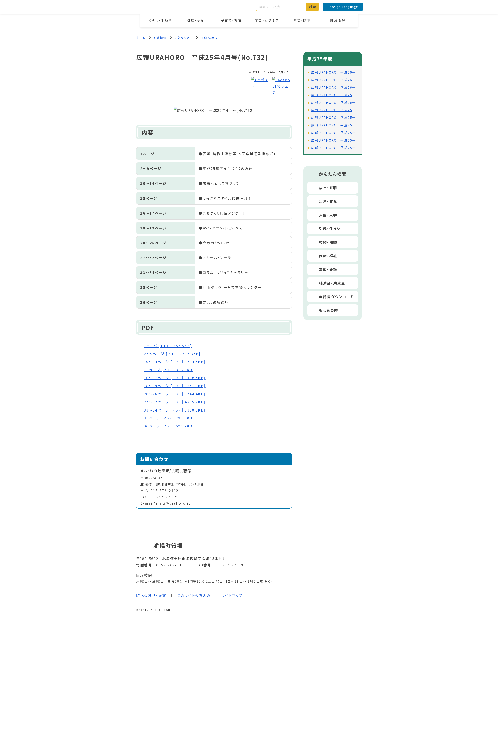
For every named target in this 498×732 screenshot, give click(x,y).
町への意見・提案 (151, 595)
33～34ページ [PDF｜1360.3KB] (175, 409)
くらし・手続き (160, 20)
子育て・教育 (231, 20)
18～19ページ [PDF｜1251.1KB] (175, 385)
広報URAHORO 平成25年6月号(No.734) (334, 140)
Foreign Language (342, 6)
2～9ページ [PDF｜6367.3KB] (172, 353)
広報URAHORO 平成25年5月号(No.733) (334, 147)
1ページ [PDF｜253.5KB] (168, 345)
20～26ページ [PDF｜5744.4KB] (175, 393)
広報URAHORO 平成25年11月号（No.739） (334, 102)
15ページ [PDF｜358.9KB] (169, 369)
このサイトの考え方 (194, 595)
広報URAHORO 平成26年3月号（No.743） (334, 72)
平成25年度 (209, 37)
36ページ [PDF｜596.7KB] (169, 425)
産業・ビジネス (267, 20)
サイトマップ (232, 595)
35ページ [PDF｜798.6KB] (169, 417)
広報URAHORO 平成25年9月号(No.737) (334, 117)
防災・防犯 (302, 20)
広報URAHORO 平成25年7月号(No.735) (334, 132)
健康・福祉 (196, 20)
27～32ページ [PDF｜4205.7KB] (175, 401)
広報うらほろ (184, 37)
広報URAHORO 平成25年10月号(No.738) (334, 110)
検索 (312, 6)
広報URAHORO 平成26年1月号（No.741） (334, 87)
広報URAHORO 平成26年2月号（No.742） (334, 79)
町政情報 (337, 20)
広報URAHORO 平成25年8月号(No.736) (334, 125)
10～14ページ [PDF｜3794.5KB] (175, 361)
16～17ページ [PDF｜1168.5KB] (175, 377)
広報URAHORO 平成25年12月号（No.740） (334, 95)
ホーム (141, 37)
